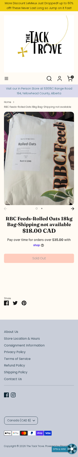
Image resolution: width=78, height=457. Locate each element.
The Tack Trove (35, 446)
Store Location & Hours (22, 338)
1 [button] (37, 208)
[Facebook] (6, 395)
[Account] (60, 76)
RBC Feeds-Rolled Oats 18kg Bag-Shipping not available (37, 107)
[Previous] (5, 208)
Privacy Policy (15, 352)
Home (7, 102)
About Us (11, 331)
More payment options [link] (39, 280)
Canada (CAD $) (19, 420)
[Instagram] (13, 395)
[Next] (72, 208)
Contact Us (13, 379)
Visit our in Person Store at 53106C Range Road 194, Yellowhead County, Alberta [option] (39, 91)
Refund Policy (14, 365)
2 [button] (41, 208)
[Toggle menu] (6, 78)
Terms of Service (17, 358)
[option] (39, 158)
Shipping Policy (15, 372)
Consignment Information (24, 345)
